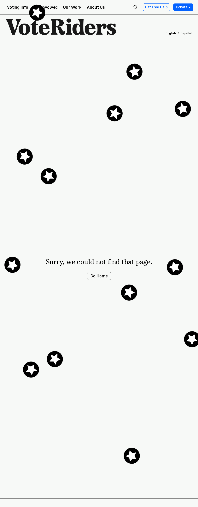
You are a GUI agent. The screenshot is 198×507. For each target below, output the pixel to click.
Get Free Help (156, 7)
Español (186, 33)
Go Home (99, 276)
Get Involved (46, 7)
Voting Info (17, 7)
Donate (181, 7)
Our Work (72, 7)
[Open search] (135, 7)
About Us (96, 7)
